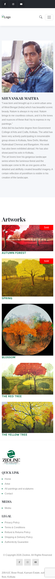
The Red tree (12, 396)
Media (8, 508)
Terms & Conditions (15, 527)
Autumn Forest (14, 253)
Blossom (8, 357)
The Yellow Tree (14, 434)
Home (8, 479)
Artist (7, 484)
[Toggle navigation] (49, 17)
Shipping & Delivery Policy (19, 537)
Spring (7, 298)
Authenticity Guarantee (16, 542)
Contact (9, 493)
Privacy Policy (12, 522)
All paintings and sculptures (19, 488)
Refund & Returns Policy (17, 532)
